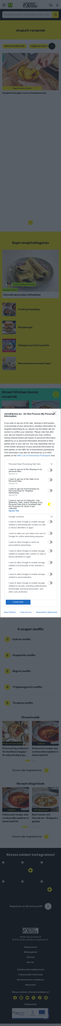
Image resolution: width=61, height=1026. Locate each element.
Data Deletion (10, 612)
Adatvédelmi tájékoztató (46, 612)
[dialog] (30, 513)
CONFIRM (18, 602)
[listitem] (30, 464)
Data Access (25, 612)
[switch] (50, 470)
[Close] (55, 414)
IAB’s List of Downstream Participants (34, 455)
